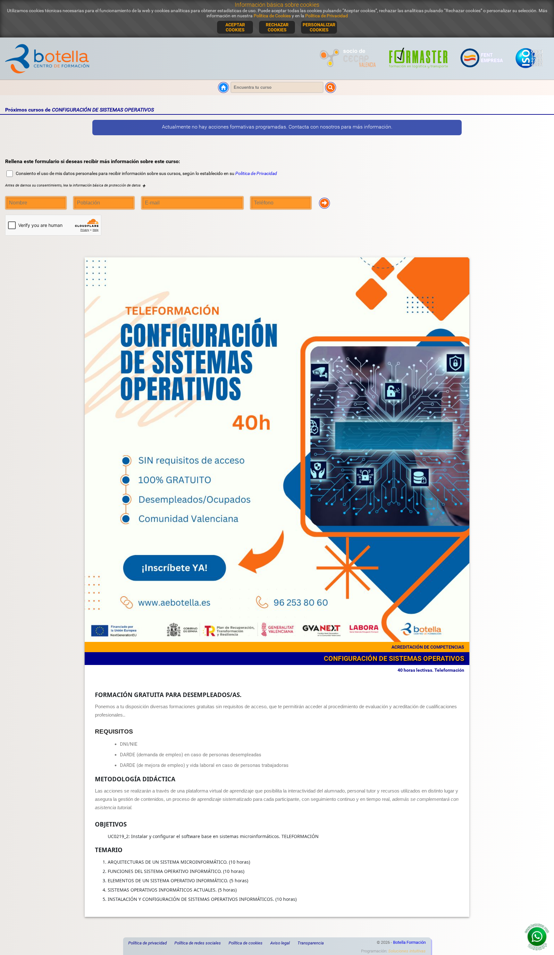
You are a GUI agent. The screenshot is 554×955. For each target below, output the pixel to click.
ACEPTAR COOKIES (235, 27)
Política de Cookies (272, 15)
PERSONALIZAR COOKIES (319, 27)
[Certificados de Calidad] (529, 71)
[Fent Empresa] (482, 71)
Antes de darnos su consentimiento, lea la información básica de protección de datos (75, 185)
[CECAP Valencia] (349, 71)
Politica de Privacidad (256, 173)
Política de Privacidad (326, 15)
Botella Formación (409, 942)
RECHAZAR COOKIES (277, 27)
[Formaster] (419, 71)
